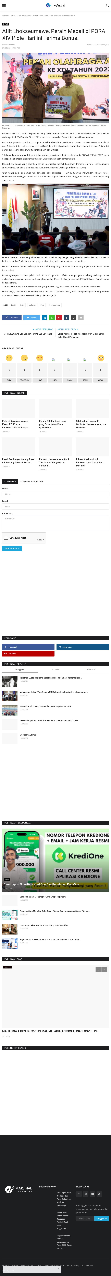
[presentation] (98, 57)
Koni (42, 305)
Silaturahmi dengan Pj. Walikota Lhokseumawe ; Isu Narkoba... (91, 424)
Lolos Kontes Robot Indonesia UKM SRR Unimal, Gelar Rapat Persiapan (81, 335)
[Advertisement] (55, 601)
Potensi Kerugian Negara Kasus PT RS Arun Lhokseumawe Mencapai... (16, 424)
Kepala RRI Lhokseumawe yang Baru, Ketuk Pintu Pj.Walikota (52, 424)
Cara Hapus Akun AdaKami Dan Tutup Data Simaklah (44, 925)
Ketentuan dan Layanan (31, 1265)
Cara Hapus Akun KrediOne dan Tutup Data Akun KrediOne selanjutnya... (64, 1199)
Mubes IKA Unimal (28, 735)
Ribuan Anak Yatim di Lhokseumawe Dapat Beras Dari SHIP (90, 462)
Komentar (10, 481)
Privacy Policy (73, 1265)
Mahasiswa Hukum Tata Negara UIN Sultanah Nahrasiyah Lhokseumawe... (54, 692)
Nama (5, 488)
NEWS (13, 16)
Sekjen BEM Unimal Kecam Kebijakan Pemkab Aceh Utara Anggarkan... (63, 1220)
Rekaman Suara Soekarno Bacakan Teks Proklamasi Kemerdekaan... (51, 678)
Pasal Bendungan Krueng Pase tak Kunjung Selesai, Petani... (18, 461)
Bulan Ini (55, 669)
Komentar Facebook (31, 481)
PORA (13, 305)
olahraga (32, 305)
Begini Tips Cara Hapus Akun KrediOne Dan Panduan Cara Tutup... (50, 939)
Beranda (5, 16)
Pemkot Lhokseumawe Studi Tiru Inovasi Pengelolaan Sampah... (54, 462)
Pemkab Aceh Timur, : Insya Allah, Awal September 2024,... (46, 706)
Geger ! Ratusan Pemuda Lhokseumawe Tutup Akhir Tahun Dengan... (64, 1242)
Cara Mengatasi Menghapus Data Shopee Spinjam (43, 897)
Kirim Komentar (12, 548)
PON (22, 305)
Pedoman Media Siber (54, 1265)
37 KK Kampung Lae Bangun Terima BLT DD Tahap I (28, 334)
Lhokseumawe (54, 305)
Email (5, 501)
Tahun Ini (91, 669)
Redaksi (5, 1265)
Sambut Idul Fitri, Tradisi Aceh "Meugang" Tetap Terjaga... (39, 1031)
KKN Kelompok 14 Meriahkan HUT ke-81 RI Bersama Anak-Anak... (50, 720)
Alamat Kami (87, 1265)
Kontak (15, 1265)
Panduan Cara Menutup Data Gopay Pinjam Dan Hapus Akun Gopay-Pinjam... (55, 911)
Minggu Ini (19, 669)
